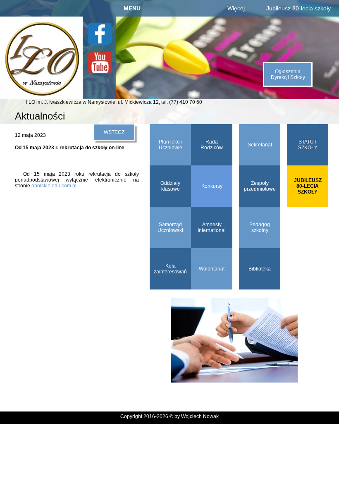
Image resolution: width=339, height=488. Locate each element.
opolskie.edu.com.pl (53, 186)
